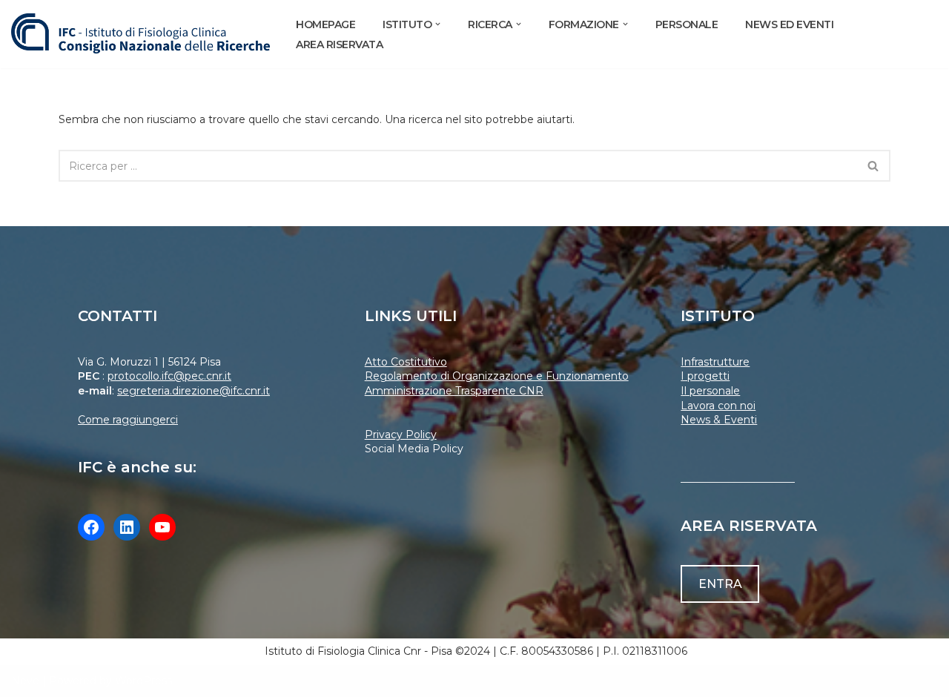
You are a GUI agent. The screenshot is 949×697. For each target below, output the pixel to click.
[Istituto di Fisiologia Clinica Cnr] (141, 34)
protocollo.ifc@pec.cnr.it (169, 376)
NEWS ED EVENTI (789, 24)
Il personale (710, 390)
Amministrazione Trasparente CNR (454, 390)
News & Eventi (719, 419)
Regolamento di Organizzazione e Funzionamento (497, 376)
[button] (437, 24)
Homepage (325, 24)
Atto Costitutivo (406, 362)
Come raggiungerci (128, 419)
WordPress (143, 680)
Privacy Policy (401, 434)
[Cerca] (873, 166)
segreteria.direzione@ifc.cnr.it (193, 390)
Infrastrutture (715, 362)
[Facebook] (91, 527)
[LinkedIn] (126, 527)
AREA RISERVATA (339, 44)
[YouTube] (162, 527)
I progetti (705, 376)
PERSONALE (686, 24)
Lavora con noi (718, 405)
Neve (25, 680)
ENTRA (720, 584)
